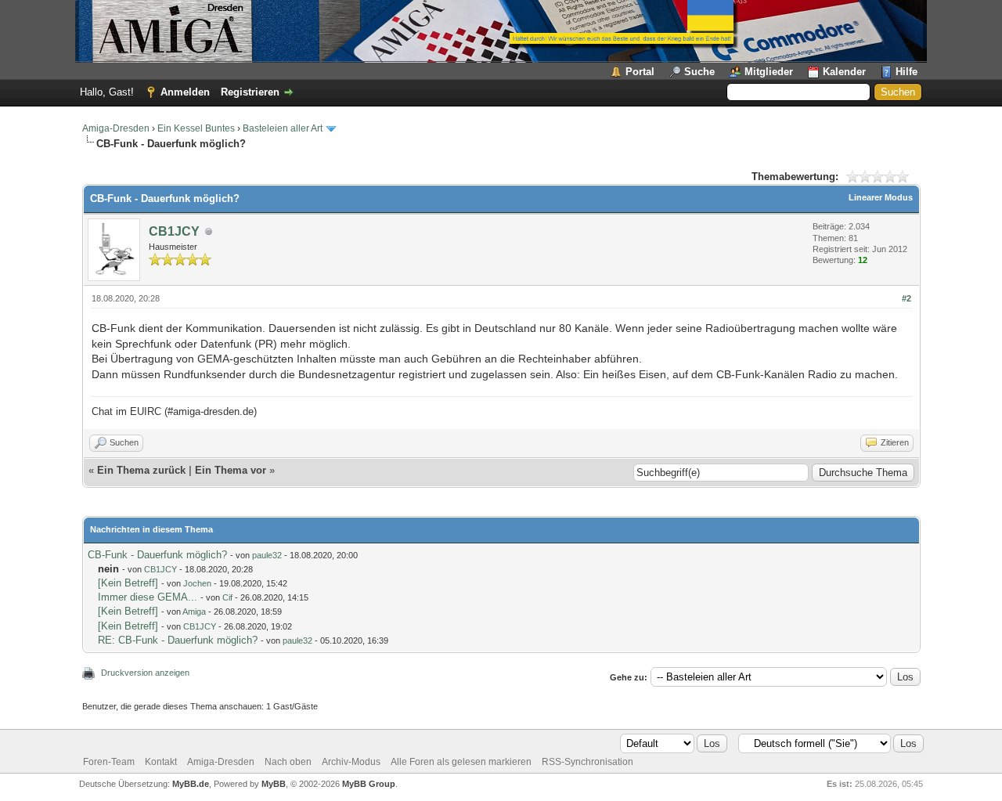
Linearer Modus (881, 197)
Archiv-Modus (351, 761)
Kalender (844, 72)
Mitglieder (768, 72)
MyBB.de (190, 783)
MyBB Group (368, 783)
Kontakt (161, 761)
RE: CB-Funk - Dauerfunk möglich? (178, 640)
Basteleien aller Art (283, 128)
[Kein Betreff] (128, 583)
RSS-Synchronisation (587, 761)
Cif (227, 597)
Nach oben (288, 761)
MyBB (273, 783)
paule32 (267, 555)
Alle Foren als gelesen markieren (461, 761)
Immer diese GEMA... (147, 597)
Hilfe (906, 72)
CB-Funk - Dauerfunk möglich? (157, 555)
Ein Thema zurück (141, 470)
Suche (699, 72)
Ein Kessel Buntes (196, 128)
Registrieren (250, 92)
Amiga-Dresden (116, 128)
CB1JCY (174, 231)
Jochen (197, 583)
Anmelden (185, 92)
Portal (639, 72)
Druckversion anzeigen (145, 672)
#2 (906, 298)
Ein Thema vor (230, 470)
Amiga (194, 611)
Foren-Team (109, 761)
